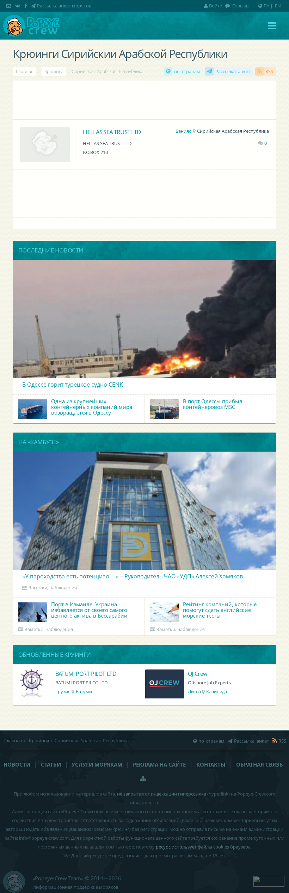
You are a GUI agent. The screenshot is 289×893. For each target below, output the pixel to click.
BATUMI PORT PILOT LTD (86, 674)
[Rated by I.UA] (268, 880)
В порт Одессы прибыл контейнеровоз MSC (212, 404)
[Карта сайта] (143, 779)
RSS (269, 71)
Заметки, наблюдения (53, 587)
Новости (17, 764)
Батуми (84, 691)
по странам (187, 71)
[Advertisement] (144, 100)
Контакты (211, 764)
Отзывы (240, 5)
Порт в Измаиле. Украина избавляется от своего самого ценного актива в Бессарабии (89, 610)
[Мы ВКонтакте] (18, 5)
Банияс (183, 131)
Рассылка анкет (232, 71)
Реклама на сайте (159, 764)
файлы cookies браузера (224, 847)
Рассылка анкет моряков (64, 5)
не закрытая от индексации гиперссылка (161, 794)
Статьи (51, 764)
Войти (215, 5)
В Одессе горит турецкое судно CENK (72, 384)
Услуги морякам (97, 764)
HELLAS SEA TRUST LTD (112, 132)
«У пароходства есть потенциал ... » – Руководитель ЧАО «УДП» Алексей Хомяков (132, 576)
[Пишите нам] (9, 5)
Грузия (62, 691)
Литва (194, 691)
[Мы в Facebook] (26, 5)
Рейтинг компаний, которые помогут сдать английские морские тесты (220, 610)
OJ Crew (197, 674)
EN (278, 5)
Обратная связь (259, 764)
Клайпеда (216, 691)
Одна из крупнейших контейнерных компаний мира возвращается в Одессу (91, 407)
